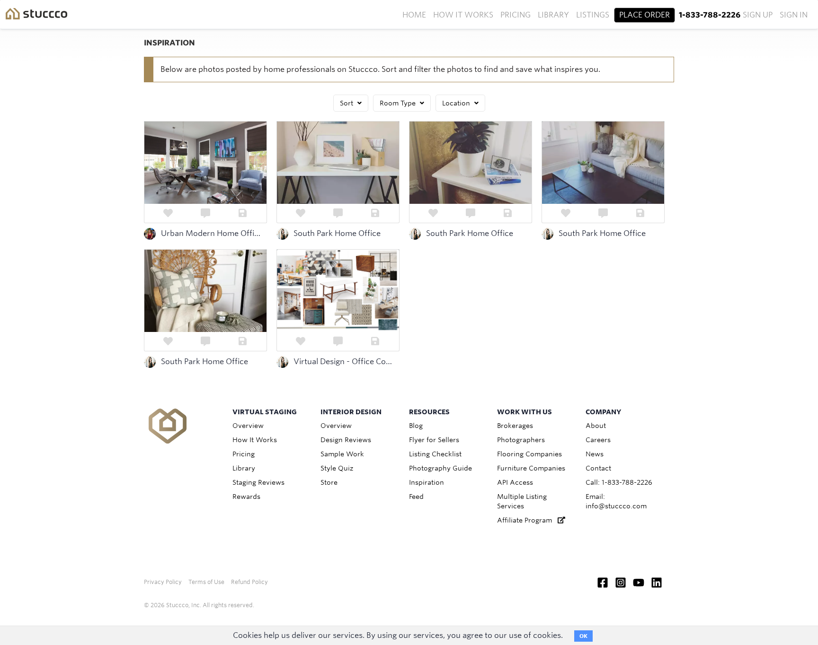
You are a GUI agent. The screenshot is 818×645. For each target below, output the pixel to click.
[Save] (243, 213)
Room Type (399, 103)
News (595, 454)
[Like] (168, 213)
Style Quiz (336, 468)
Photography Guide (440, 468)
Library (553, 14)
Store (329, 482)
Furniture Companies (531, 468)
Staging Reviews (258, 482)
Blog (416, 425)
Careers (598, 440)
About (596, 425)
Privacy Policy (163, 581)
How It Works (463, 14)
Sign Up (758, 14)
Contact (598, 468)
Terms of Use (206, 581)
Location (457, 103)
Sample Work (342, 454)
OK (583, 636)
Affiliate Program (527, 520)
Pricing (515, 14)
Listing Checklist (435, 454)
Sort (347, 103)
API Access (515, 482)
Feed (416, 496)
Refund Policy (249, 581)
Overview (248, 425)
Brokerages (515, 425)
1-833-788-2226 (709, 14)
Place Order (644, 14)
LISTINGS (592, 14)
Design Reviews (345, 440)
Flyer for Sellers (434, 440)
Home (414, 14)
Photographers (521, 440)
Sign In (794, 14)
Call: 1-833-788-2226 (619, 482)
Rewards (246, 496)
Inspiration (426, 482)
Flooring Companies (529, 454)
